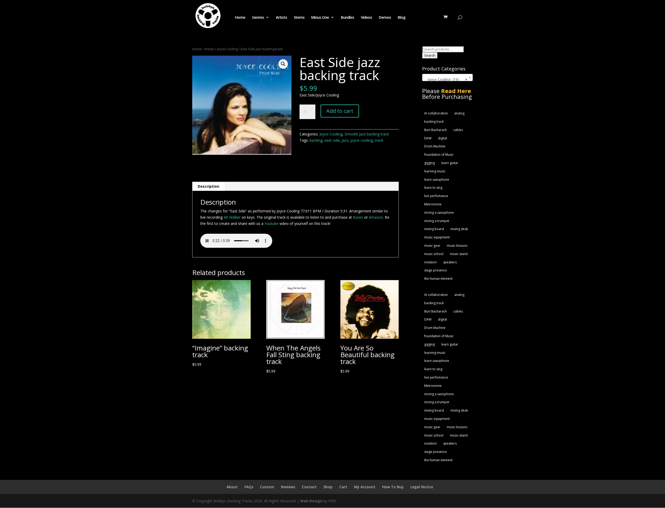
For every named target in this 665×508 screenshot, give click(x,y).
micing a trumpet (436, 221)
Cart (343, 486)
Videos (366, 17)
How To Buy (393, 486)
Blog (401, 17)
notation (430, 262)
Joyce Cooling (227, 49)
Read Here (456, 91)
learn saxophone (436, 179)
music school (433, 254)
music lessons (457, 245)
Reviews (288, 486)
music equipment (437, 237)
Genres (258, 17)
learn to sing (433, 187)
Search (429, 55)
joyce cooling (361, 140)
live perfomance (436, 196)
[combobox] (447, 77)
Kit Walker (232, 217)
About (232, 486)
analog (459, 113)
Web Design (311, 500)
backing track (434, 121)
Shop (327, 486)
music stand (459, 254)
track (379, 140)
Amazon (376, 217)
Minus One (320, 17)
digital (442, 138)
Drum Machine (434, 146)
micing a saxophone (439, 212)
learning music (434, 171)
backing (316, 140)
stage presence (435, 270)
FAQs (248, 486)
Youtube (271, 223)
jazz (345, 140)
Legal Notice (421, 486)
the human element (438, 278)
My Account (364, 486)
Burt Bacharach (435, 130)
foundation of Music (439, 154)
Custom (267, 486)
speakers (450, 262)
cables (458, 130)
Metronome (433, 204)
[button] (283, 64)
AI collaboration (436, 113)
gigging (429, 163)
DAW (427, 138)
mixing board (434, 229)
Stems (299, 17)
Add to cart (339, 110)
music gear (432, 245)
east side (332, 140)
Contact (309, 486)
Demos (385, 17)
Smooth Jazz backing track (366, 134)
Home (240, 17)
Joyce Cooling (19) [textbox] (445, 79)
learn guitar (449, 163)
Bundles (347, 17)
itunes (358, 217)
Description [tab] (208, 186)
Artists (281, 17)
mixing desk (459, 229)
